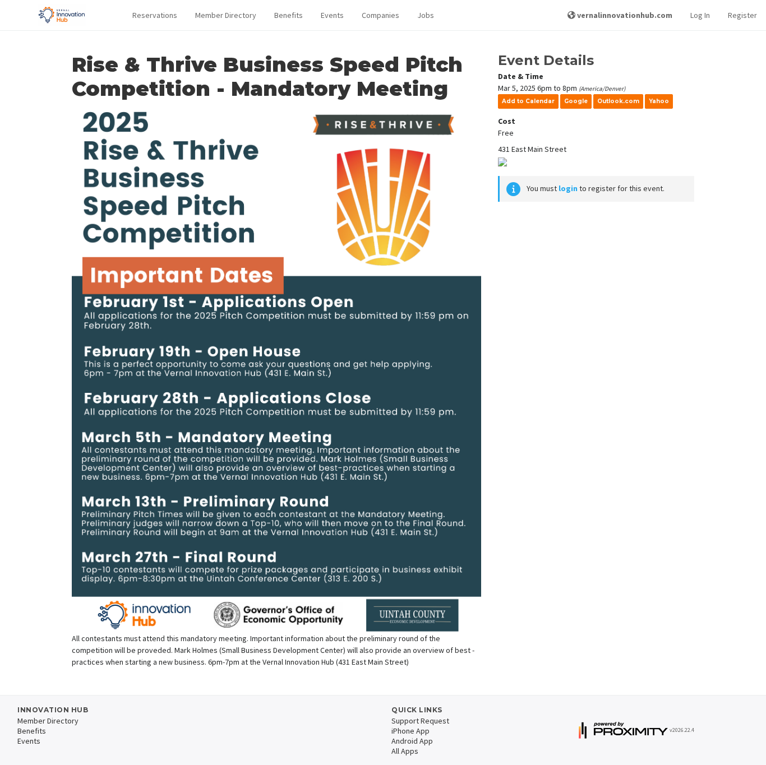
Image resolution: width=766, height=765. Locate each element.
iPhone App (410, 731)
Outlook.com (618, 101)
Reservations (154, 15)
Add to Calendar (528, 101)
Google (576, 101)
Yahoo (659, 101)
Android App (412, 741)
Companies (380, 15)
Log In (700, 15)
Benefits (288, 15)
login (568, 188)
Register (742, 15)
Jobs (425, 15)
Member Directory (225, 15)
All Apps (404, 751)
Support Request (420, 721)
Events (332, 15)
